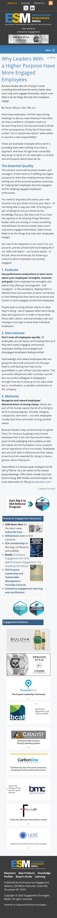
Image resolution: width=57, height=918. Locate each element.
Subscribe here (13, 532)
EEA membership (15, 543)
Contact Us (39, 3)
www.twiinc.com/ (42, 481)
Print (52, 57)
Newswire (10, 873)
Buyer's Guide (24, 876)
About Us (12, 3)
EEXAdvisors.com (15, 535)
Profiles (8, 876)
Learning (25, 3)
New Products (27, 873)
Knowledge (44, 873)
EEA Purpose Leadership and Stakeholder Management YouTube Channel (15, 577)
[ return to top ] (46, 488)
